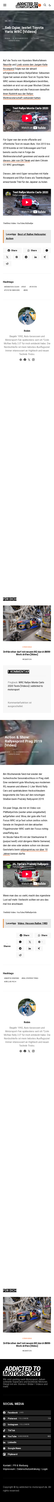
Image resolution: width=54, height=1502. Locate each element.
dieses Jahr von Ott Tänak (16, 160)
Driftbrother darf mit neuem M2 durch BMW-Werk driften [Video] (27, 653)
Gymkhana (27, 647)
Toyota (33, 287)
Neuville (7, 64)
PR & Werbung (20, 1465)
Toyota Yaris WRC (12, 290)
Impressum (9, 1469)
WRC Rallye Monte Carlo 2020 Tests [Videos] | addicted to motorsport (26, 686)
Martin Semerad (12, 978)
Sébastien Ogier (12, 287)
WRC (26, 290)
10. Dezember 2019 (21, 752)
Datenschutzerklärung (28, 1469)
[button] (50, 5)
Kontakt (7, 1465)
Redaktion (27, 659)
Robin (7, 38)
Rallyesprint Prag (30, 978)
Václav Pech (10, 981)
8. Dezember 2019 (20, 38)
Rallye (7, 21)
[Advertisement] (27, 475)
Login (45, 1469)
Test (24, 287)
